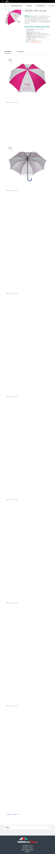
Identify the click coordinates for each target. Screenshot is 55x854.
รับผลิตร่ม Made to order (16, 5)
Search (53, 1)
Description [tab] (7, 51)
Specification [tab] (20, 51)
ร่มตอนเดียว (29, 5)
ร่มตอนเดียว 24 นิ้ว (40, 5)
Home (5, 5)
